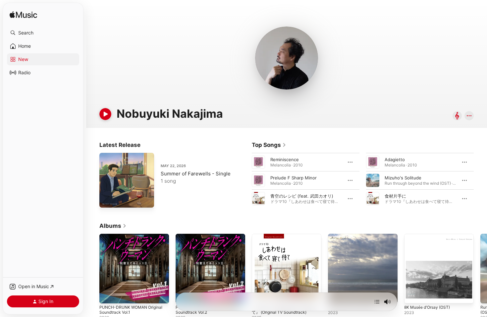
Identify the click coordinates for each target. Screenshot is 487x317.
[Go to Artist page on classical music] (457, 116)
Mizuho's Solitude (403, 177)
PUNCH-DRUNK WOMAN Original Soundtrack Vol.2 (210, 239)
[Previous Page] (245, 180)
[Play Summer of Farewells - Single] (108, 199)
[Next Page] (480, 180)
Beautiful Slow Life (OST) (354, 236)
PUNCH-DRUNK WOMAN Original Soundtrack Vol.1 (133, 239)
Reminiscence (284, 159)
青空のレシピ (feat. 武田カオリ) (301, 196)
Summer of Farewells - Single (196, 173)
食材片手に (395, 196)
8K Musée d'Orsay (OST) (429, 236)
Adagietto (395, 159)
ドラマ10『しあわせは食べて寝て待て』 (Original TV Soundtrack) (286, 239)
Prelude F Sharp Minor (293, 177)
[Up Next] (377, 301)
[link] (269, 145)
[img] (23, 15)
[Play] (105, 114)
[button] (43, 32)
